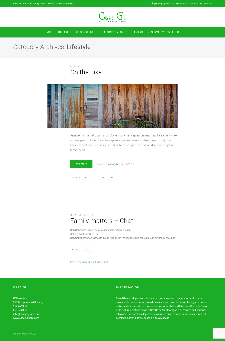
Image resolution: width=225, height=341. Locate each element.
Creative (76, 215)
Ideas (87, 178)
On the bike (86, 72)
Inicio (49, 32)
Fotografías (84, 32)
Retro (100, 178)
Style (113, 178)
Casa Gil (64, 32)
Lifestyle (76, 66)
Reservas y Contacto (163, 32)
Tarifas (137, 32)
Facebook (208, 3)
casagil (112, 164)
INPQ (30, 334)
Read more (80, 164)
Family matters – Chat (101, 221)
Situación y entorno (112, 32)
